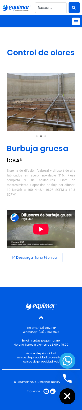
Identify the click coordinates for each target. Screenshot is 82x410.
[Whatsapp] (67, 361)
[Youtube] (46, 391)
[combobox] (51, 7)
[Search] (74, 7)
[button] (76, 21)
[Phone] (67, 378)
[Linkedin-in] (53, 391)
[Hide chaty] (67, 396)
